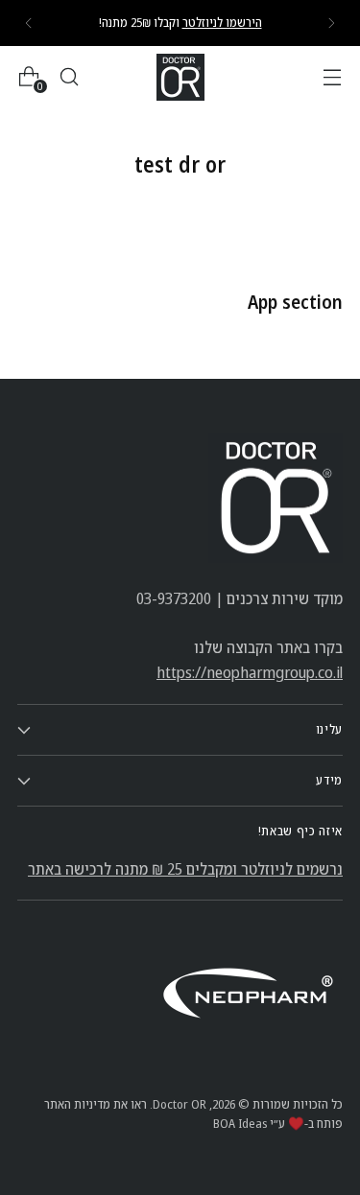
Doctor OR (179, 1104)
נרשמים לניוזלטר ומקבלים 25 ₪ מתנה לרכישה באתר (185, 868)
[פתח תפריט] (331, 77)
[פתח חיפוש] (68, 77)
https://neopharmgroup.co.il (249, 672)
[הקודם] (331, 23)
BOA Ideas (240, 1123)
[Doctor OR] (180, 77)
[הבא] (29, 23)
